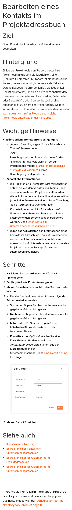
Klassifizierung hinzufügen (21, 444)
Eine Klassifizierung (55, 353)
